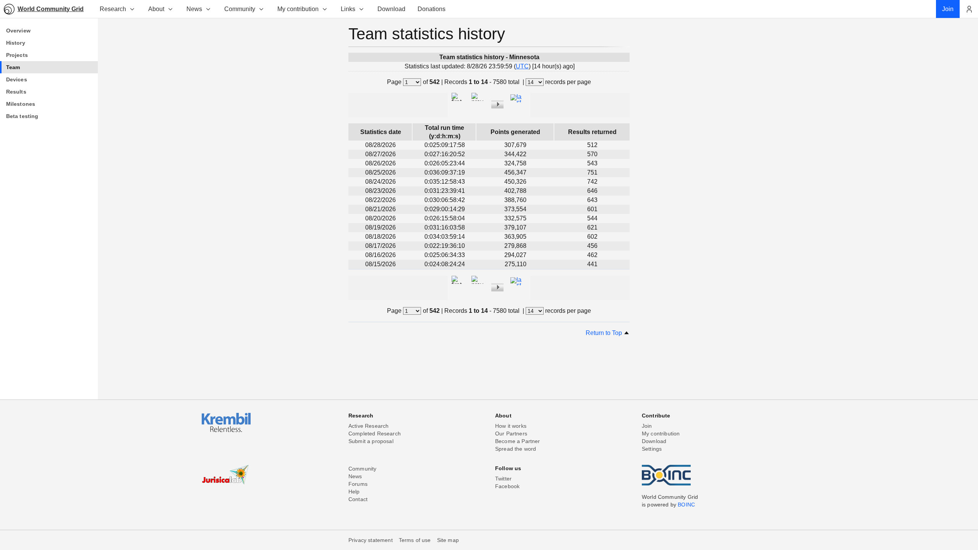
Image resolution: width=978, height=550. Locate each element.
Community (239, 9)
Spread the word (515, 449)
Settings (652, 449)
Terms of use (415, 540)
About (156, 9)
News (194, 9)
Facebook (507, 486)
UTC (522, 66)
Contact (358, 499)
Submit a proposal (370, 441)
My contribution (298, 9)
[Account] (969, 9)
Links (348, 9)
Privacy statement (370, 540)
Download (654, 441)
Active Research (368, 426)
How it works (510, 426)
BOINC (686, 504)
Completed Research (374, 433)
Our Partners (511, 433)
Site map (448, 540)
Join (647, 426)
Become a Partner (517, 441)
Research (113, 9)
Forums (358, 484)
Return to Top (604, 333)
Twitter (503, 479)
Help (354, 492)
